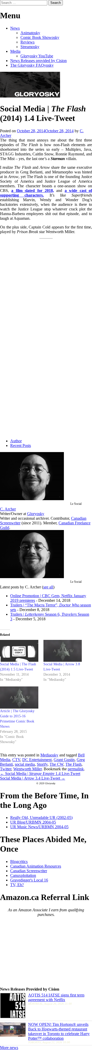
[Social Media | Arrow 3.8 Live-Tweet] (62, 651)
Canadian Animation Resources (35, 866)
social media (25, 764)
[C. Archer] (32, 499)
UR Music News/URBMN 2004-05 (39, 827)
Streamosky (29, 47)
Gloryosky (35, 513)
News (15, 28)
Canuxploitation (23, 875)
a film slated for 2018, (32, 190)
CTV (16, 759)
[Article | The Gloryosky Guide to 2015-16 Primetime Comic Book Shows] (19, 697)
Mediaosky (49, 755)
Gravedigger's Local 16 (29, 880)
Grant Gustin (64, 759)
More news (9, 1047)
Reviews (27, 42)
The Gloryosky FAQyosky (32, 65)
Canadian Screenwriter (28, 871)
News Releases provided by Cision (38, 60)
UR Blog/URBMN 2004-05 (33, 822)
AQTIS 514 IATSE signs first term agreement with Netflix (56, 997)
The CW (56, 764)
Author (16, 441)
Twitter (5, 769)
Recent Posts (20, 445)
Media (15, 51)
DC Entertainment (37, 759)
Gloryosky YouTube (36, 56)
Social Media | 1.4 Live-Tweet (40, 773)
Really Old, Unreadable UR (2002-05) (41, 817)
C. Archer (8, 509)
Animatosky (30, 33)
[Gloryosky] (30, 96)
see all (48, 587)
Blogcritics (19, 861)
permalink (76, 769)
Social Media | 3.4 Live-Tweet (32, 778)
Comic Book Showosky (39, 37)
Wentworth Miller (27, 769)
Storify (42, 764)
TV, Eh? (17, 885)
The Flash (73, 764)
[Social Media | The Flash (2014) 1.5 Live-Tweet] (19, 651)
